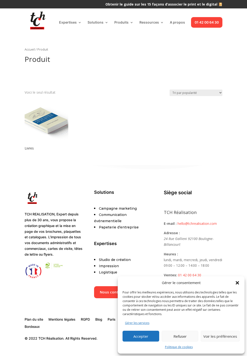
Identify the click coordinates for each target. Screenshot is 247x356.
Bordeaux (32, 327)
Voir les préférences (220, 336)
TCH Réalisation (180, 212)
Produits (121, 22)
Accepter (140, 336)
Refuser (180, 336)
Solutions (95, 22)
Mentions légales (61, 319)
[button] (237, 282)
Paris (112, 319)
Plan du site (34, 319)
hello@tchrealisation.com (197, 223)
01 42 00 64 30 (207, 22)
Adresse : (172, 233)
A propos (177, 22)
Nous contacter (114, 292)
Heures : (171, 254)
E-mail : (170, 223)
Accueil (30, 49)
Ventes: (170, 275)
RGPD (85, 319)
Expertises (68, 22)
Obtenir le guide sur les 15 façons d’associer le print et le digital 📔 (163, 4)
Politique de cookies (179, 347)
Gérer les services (137, 323)
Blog (98, 319)
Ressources (149, 22)
